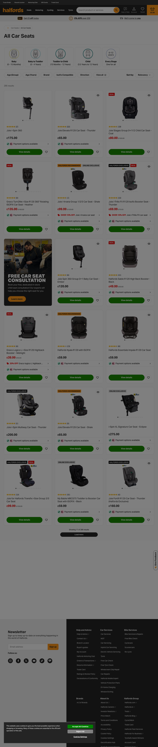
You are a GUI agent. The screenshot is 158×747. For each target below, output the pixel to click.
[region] (50, 732)
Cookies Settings (80, 737)
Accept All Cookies (80, 726)
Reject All (80, 731)
